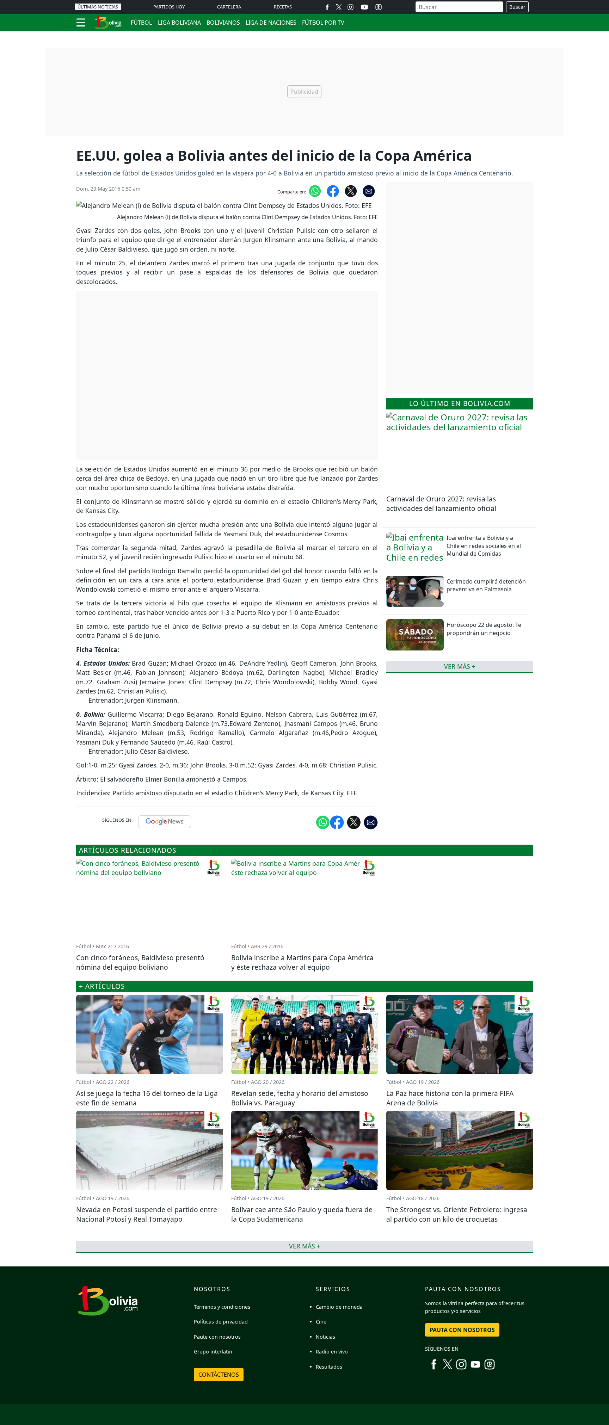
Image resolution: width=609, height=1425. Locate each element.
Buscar (517, 7)
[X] (339, 7)
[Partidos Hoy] (378, 7)
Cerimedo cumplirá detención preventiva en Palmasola (486, 585)
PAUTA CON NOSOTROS (462, 1330)
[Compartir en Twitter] (354, 822)
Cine (321, 1321)
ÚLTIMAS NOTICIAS (98, 7)
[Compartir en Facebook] (333, 191)
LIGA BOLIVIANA (179, 22)
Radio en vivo (332, 1351)
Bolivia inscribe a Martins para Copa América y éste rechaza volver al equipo (302, 962)
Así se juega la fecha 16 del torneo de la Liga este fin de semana (147, 1098)
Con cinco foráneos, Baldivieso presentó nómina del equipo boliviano (140, 962)
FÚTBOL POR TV (323, 22)
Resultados (329, 1366)
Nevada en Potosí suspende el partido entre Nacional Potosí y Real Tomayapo (146, 1214)
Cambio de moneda (339, 1306)
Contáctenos (218, 1374)
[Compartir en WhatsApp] (315, 191)
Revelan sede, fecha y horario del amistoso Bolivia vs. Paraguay (299, 1098)
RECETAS (283, 7)
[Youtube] (364, 7)
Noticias (325, 1336)
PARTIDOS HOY (169, 7)
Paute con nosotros (217, 1336)
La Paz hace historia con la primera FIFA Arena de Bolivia (449, 1098)
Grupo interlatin (213, 1351)
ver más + (459, 666)
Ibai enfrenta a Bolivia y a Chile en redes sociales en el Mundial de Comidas (484, 545)
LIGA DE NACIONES (271, 22)
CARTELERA (229, 7)
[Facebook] (327, 7)
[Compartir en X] (351, 191)
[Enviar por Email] (369, 191)
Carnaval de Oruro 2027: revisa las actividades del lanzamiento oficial (441, 503)
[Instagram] (350, 7)
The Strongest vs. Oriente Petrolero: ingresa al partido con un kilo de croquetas (456, 1214)
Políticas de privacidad (221, 1321)
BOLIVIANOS (223, 22)
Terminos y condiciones (222, 1306)
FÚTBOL (141, 22)
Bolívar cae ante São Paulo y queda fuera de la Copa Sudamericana (302, 1214)
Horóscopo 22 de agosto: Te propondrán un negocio (484, 628)
